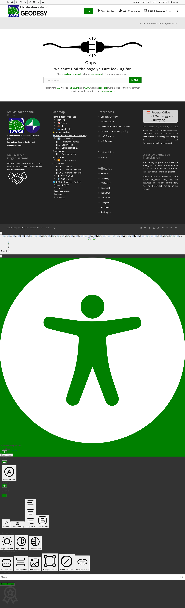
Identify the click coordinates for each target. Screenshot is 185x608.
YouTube (105, 197)
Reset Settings (7, 584)
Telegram (105, 202)
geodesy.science (107, 91)
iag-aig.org (74, 87)
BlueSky (105, 178)
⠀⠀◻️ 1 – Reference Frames (65, 141)
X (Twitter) (106, 183)
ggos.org (103, 87)
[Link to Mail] (43, 2)
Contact (105, 157)
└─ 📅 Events (60, 123)
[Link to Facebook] (17, 2)
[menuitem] (136, 2)
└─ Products (60, 194)
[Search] (176, 10)
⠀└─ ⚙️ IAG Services (62, 179)
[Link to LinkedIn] (8, 2)
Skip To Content (6, 572)
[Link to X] (25, 2)
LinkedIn (105, 173)
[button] (1, 256)
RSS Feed (105, 207)
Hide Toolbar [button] (6, 455)
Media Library (107, 121)
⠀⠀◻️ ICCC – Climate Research (67, 172)
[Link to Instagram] (21, 2)
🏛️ (53, 135)
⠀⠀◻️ (55, 144)
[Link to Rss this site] (38, 2)
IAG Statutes (108, 136)
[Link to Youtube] (12, 2)
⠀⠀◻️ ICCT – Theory (62, 166)
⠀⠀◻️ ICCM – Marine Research (67, 169)
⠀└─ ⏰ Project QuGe (62, 175)
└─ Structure (60, 188)
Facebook (105, 188)
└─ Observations (62, 191)
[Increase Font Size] (4, 452)
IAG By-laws (106, 141)
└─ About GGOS (61, 185)
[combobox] (92, 245)
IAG (58, 87)
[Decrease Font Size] (4, 462)
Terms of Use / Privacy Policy (114, 131)
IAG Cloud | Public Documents (115, 126)
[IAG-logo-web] (28, 10)
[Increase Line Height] (4, 486)
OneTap (14, 450)
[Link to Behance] (34, 2)
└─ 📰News (59, 119)
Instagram (106, 192)
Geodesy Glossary (109, 116)
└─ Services (59, 197)
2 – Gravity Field (65, 144)
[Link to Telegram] (30, 2)
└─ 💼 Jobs (59, 126)
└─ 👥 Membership (63, 129)
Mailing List (106, 212)
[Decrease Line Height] (4, 495)
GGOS (87, 87)
